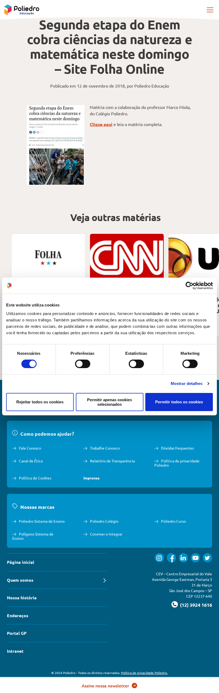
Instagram (159, 557)
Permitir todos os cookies (179, 402)
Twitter (207, 557)
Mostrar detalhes (187, 383)
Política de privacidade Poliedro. (144, 673)
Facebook (171, 557)
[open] (210, 9)
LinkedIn (183, 557)
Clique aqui (101, 124)
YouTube (195, 557)
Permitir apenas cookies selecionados (109, 402)
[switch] (82, 364)
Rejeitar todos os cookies (40, 402)
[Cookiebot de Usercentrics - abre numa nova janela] (189, 286)
